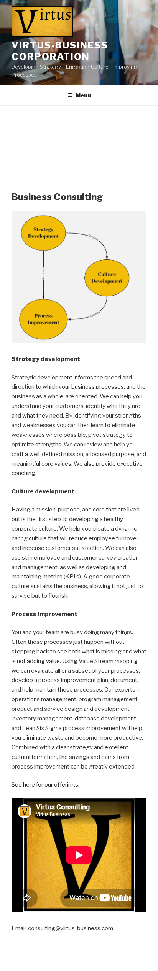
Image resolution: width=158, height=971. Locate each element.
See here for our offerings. (45, 784)
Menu (83, 95)
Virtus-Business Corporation (60, 51)
